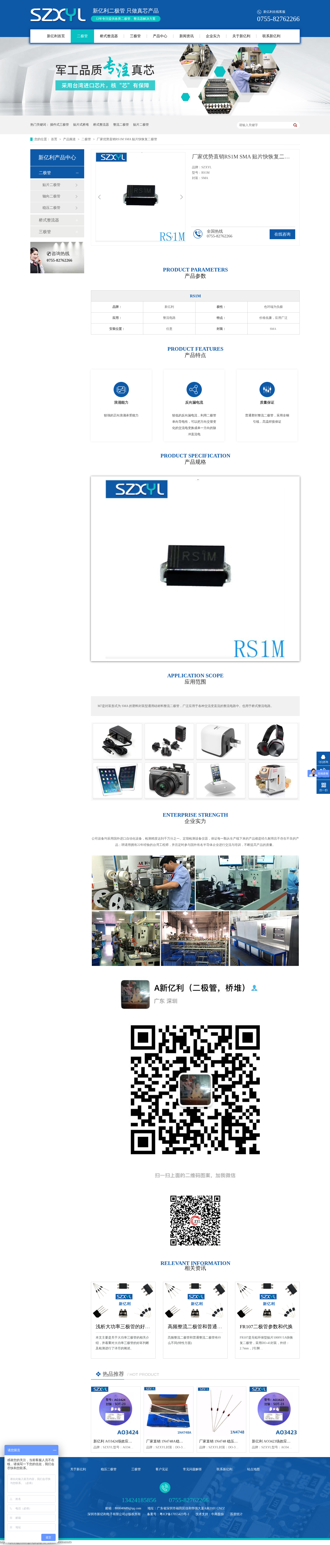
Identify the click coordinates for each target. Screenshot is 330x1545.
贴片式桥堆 (81, 124)
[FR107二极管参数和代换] (267, 1300)
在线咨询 (282, 234)
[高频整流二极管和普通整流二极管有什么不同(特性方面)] (195, 1300)
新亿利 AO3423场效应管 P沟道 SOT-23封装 (286, 1441)
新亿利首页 (56, 36)
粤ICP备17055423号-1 (174, 1514)
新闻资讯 (186, 36)
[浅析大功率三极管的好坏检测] (123, 1300)
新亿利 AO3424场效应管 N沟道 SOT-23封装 (127, 1441)
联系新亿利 (271, 36)
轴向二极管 (51, 196)
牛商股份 (217, 1514)
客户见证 (162, 1469)
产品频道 (70, 139)
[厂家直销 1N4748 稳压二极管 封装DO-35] (221, 1411)
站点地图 (253, 1469)
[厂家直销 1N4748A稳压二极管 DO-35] (168, 1411)
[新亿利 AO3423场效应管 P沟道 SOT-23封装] (274, 1411)
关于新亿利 (241, 36)
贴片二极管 (141, 124)
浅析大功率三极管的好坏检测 (128, 1326)
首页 (54, 139)
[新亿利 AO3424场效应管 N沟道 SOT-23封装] (115, 1411)
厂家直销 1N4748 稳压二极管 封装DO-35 (231, 1441)
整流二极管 (121, 124)
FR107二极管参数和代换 (266, 1326)
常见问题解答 (192, 1469)
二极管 (82, 36)
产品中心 (160, 36)
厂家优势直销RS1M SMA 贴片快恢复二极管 (127, 139)
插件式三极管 (59, 124)
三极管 (135, 36)
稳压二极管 (51, 208)
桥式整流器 (109, 36)
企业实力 (213, 36)
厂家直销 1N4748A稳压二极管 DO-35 (175, 1441)
